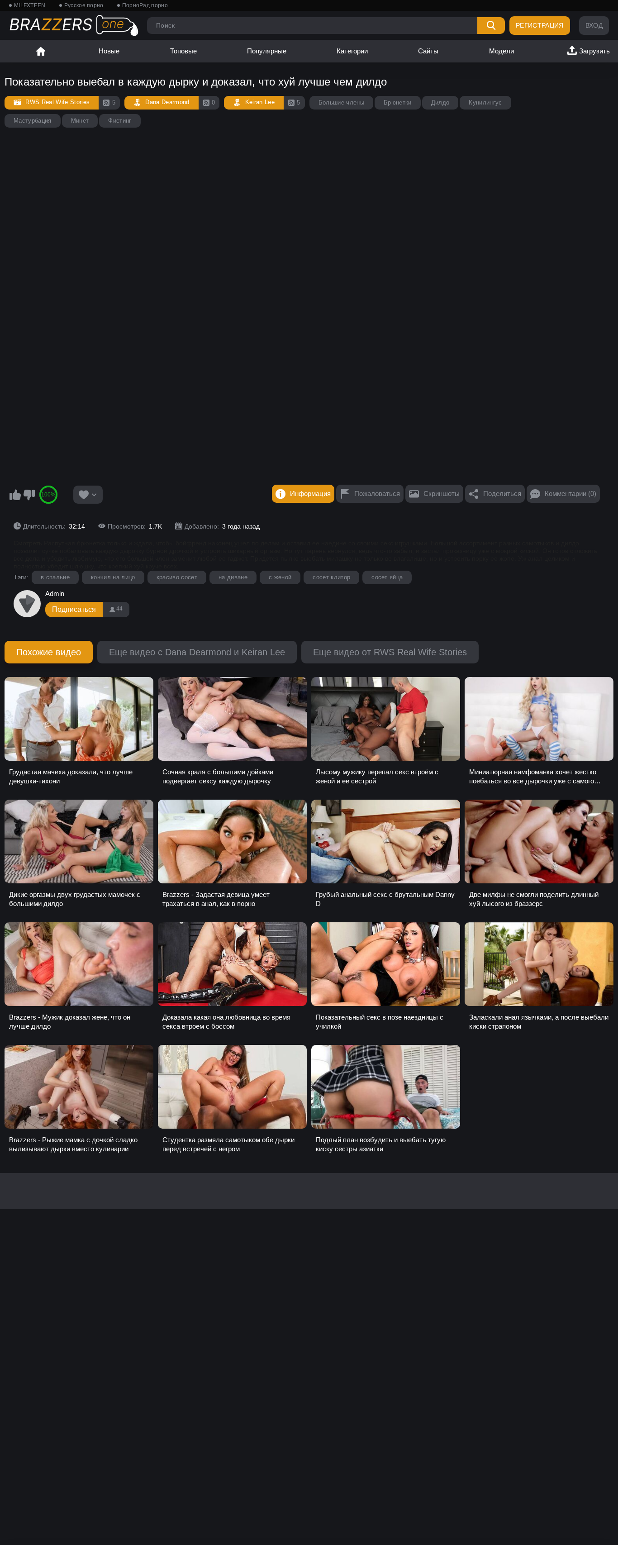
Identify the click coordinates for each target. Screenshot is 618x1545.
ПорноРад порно (145, 5)
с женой (280, 577)
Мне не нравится (29, 495)
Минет (80, 120)
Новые (109, 51)
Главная (40, 51)
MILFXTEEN (30, 5)
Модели (501, 51)
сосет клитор (331, 577)
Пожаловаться (377, 493)
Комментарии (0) (570, 493)
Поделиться (502, 493)
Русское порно (84, 5)
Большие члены (341, 102)
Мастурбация (33, 120)
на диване (233, 577)
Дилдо (440, 102)
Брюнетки (398, 102)
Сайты (428, 51)
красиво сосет (177, 577)
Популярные (266, 51)
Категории (352, 51)
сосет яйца (387, 577)
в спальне (55, 577)
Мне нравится (15, 495)
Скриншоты (441, 493)
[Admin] (27, 603)
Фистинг (119, 120)
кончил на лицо (113, 577)
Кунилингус (485, 102)
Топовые (183, 51)
